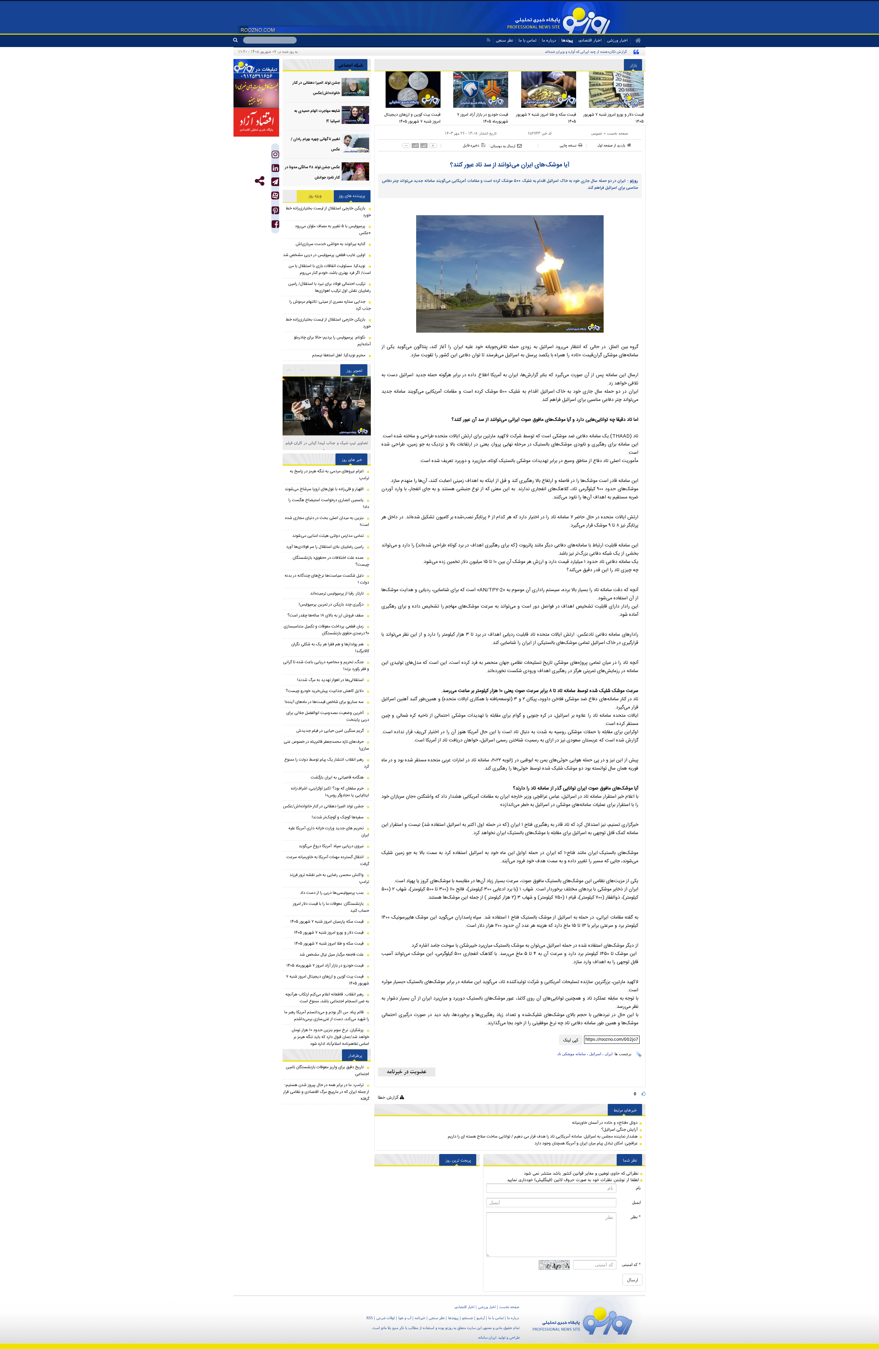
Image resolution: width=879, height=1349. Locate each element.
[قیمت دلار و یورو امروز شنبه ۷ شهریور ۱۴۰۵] (612, 89)
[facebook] (275, 225)
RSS (369, 1318)
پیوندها (567, 40)
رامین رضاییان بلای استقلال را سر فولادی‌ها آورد (325, 546)
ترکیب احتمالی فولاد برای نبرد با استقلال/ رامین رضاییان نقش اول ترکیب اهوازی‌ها (329, 287)
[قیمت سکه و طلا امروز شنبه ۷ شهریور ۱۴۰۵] (544, 89)
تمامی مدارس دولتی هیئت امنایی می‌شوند (328, 535)
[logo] (583, 1319)
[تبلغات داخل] (256, 69)
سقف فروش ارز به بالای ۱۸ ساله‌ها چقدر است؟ (325, 615)
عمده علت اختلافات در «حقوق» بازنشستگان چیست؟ (331, 561)
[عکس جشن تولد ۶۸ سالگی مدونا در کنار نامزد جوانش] (355, 171)
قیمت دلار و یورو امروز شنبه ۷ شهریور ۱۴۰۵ (613, 118)
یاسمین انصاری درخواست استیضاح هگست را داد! (328, 503)
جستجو (467, 1318)
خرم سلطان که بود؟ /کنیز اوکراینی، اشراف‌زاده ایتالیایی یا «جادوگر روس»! (330, 792)
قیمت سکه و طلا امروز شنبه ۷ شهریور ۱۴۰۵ (546, 118)
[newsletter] (406, 1072)
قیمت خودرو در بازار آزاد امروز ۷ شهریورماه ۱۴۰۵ (482, 118)
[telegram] (275, 181)
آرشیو (481, 1318)
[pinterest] (275, 212)
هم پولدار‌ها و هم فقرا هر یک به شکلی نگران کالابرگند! (330, 648)
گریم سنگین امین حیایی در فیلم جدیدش (330, 730)
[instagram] (275, 156)
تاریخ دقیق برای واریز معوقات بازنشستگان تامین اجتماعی (327, 1070)
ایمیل (636, 1202)
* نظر (636, 1216)
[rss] (488, 40)
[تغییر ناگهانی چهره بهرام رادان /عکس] (355, 143)
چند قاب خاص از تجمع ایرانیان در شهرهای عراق (326, 443)
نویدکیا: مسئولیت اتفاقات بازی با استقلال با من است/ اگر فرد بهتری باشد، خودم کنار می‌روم (329, 269)
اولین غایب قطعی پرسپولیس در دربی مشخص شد (324, 255)
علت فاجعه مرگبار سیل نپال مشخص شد (331, 954)
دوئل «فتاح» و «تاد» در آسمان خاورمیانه (605, 1122)
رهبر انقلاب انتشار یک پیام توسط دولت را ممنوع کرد (326, 763)
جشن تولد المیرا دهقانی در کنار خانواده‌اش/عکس (323, 806)
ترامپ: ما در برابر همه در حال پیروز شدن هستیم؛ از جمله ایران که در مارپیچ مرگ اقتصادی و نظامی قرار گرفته (326, 1092)
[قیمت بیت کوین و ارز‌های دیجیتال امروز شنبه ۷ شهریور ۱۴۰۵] (408, 89)
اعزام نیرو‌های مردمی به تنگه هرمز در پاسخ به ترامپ (329, 475)
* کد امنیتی (631, 1264)
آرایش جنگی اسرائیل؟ (619, 1129)
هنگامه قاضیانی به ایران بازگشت (337, 777)
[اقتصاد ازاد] (256, 122)
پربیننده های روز (352, 196)
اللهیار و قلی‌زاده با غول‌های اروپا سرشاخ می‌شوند (324, 489)
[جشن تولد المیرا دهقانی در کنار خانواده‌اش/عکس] (355, 87)
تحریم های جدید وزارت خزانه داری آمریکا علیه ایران (328, 832)
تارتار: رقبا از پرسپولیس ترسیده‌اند (337, 593)
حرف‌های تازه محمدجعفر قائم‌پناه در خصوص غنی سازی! (326, 745)
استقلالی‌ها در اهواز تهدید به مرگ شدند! (330, 680)
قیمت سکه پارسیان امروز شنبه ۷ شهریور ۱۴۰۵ (327, 921)
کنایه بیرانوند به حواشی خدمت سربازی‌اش (330, 244)
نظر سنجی (504, 40)
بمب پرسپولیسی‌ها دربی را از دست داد (332, 892)
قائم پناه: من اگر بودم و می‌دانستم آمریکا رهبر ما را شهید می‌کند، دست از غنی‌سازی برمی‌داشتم (326, 1016)
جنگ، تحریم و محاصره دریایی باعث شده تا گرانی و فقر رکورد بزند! (326, 665)
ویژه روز (315, 196)
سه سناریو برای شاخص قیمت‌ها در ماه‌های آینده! (324, 702)
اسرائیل (595, 1054)
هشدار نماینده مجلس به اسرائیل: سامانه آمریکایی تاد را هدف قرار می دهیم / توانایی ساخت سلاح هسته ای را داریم (543, 1136)
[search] (238, 40)
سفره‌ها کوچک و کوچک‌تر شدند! (338, 817)
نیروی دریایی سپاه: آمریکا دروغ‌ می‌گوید (331, 846)
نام (638, 1188)
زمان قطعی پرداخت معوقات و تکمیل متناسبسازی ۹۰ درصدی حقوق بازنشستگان (326, 630)
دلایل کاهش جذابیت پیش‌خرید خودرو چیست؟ (325, 691)
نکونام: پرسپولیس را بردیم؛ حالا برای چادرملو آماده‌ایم (332, 341)
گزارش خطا (389, 1097)
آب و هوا (404, 1318)
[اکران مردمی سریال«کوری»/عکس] (327, 432)
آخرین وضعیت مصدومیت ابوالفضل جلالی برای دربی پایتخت (327, 716)
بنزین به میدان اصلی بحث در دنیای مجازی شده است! (327, 521)
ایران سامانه (487, 1337)
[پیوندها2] (256, 93)
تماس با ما (527, 40)
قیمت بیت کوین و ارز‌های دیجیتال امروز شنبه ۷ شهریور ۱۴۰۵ (412, 118)
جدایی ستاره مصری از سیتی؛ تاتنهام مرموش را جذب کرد (330, 305)
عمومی (597, 133)
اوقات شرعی (385, 1318)
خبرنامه (420, 1318)
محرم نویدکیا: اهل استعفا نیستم (338, 355)
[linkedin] (275, 169)
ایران (609, 1054)
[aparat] (275, 195)
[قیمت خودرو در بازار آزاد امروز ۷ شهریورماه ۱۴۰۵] (476, 89)
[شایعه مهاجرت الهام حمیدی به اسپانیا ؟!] (355, 115)
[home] (635, 40)
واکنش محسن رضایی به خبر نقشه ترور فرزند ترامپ (329, 878)
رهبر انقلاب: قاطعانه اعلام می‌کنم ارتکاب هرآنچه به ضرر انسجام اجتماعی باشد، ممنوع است (327, 998)
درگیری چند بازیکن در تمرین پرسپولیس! (331, 604)
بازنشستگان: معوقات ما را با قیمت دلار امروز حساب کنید (331, 907)
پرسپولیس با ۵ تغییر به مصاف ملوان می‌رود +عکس (333, 230)
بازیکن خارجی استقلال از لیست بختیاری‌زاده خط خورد (328, 212)
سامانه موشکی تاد (571, 1054)
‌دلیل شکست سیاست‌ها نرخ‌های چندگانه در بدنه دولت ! (327, 579)
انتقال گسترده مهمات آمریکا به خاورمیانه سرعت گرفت (327, 860)
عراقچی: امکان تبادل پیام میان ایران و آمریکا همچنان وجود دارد (586, 1143)
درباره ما (549, 40)
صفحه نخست (617, 133)
